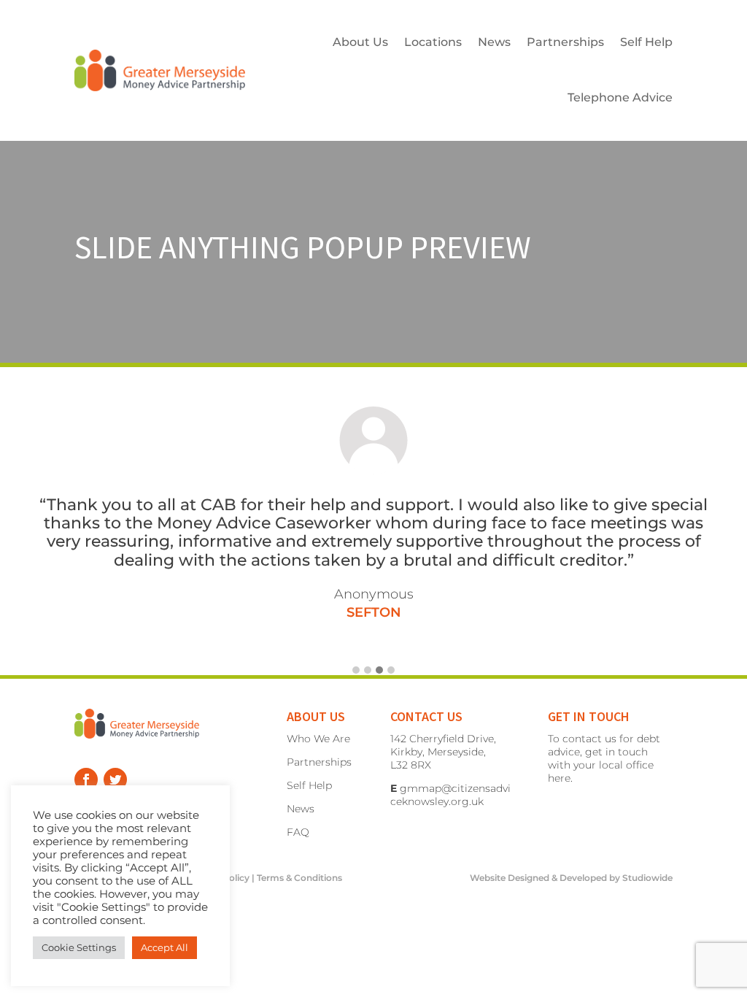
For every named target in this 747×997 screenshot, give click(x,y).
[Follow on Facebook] (86, 779)
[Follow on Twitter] (115, 779)
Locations (433, 42)
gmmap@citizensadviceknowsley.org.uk (450, 795)
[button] (356, 670)
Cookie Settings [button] (79, 947)
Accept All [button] (164, 947)
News (494, 42)
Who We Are (318, 738)
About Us (360, 42)
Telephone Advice (620, 97)
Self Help (646, 42)
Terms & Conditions (299, 877)
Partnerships (565, 42)
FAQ (298, 832)
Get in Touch (589, 716)
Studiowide (647, 877)
